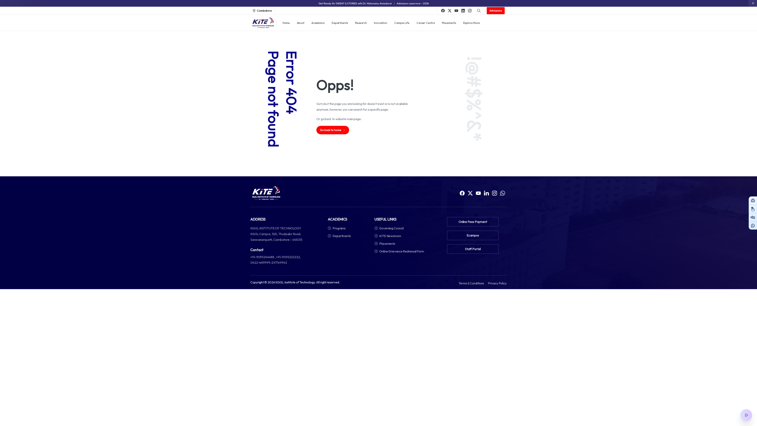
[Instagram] (470, 10)
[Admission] (753, 209)
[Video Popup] (746, 415)
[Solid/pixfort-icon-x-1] (470, 193)
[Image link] (266, 193)
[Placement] (753, 200)
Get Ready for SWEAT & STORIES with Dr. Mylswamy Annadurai (355, 3)
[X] (449, 10)
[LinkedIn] (463, 10)
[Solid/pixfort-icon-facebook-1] (462, 193)
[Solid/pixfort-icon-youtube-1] (478, 193)
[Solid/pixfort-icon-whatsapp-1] (503, 193)
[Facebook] (443, 10)
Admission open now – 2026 (413, 3)
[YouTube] (456, 10)
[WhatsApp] (753, 225)
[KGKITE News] (753, 217)
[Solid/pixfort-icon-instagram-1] (494, 193)
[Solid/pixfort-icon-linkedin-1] (486, 193)
